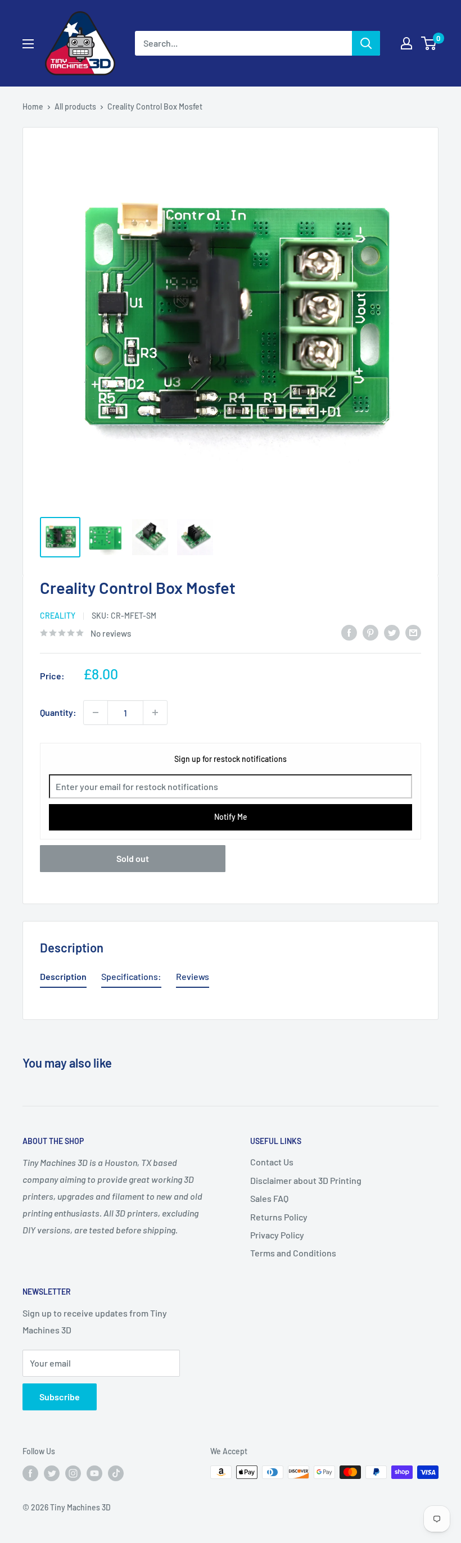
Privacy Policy (277, 1234)
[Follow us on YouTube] (94, 1473)
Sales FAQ (269, 1198)
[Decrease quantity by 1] (95, 712)
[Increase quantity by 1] (155, 712)
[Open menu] (28, 43)
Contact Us (271, 1161)
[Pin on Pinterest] (370, 632)
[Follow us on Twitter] (52, 1473)
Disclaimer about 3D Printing (305, 1180)
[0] (429, 43)
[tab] (63, 979)
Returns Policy (279, 1216)
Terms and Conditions (293, 1252)
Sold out (132, 858)
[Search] (366, 43)
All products (75, 106)
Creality (57, 615)
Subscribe (59, 1396)
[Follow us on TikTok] (116, 1473)
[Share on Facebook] (349, 632)
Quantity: (58, 712)
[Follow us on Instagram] (73, 1473)
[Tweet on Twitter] (392, 632)
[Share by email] (413, 632)
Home (32, 106)
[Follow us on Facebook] (30, 1473)
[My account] (406, 43)
